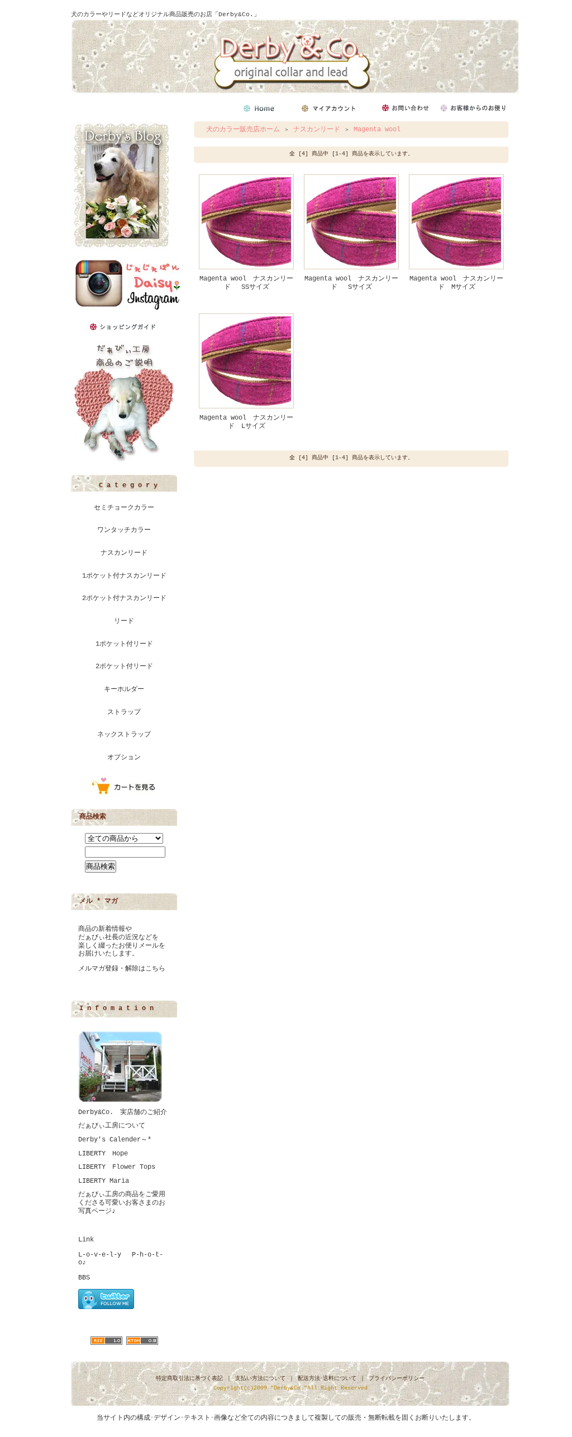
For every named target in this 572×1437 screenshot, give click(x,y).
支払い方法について (260, 1379)
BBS (84, 1278)
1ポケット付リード (124, 644)
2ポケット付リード (124, 666)
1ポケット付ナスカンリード (124, 576)
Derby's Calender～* (114, 1140)
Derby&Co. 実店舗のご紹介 (122, 1112)
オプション (124, 758)
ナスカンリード (124, 553)
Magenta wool (377, 130)
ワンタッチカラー (124, 530)
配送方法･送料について (327, 1379)
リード (124, 621)
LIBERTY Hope (103, 1154)
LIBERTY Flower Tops (116, 1167)
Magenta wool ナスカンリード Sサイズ (351, 283)
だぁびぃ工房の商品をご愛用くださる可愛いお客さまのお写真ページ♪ (121, 1203)
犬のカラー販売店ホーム (243, 130)
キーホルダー (124, 689)
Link (86, 1240)
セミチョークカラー (124, 508)
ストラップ (124, 712)
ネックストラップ (124, 735)
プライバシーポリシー (397, 1379)
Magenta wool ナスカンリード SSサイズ (246, 283)
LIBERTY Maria (103, 1181)
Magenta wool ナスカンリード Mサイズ (456, 283)
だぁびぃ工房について (111, 1126)
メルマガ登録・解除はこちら (121, 969)
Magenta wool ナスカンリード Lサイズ (246, 422)
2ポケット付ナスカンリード (124, 598)
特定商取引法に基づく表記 (189, 1379)
